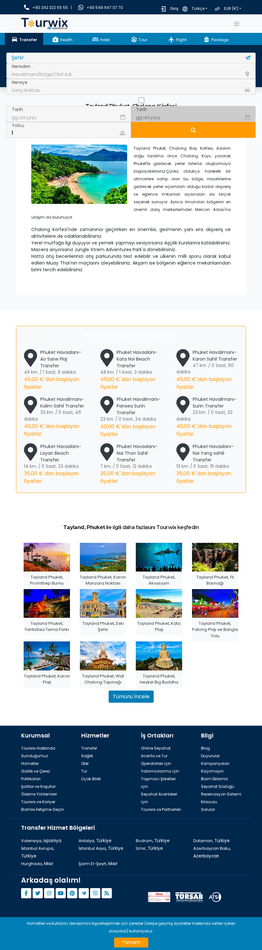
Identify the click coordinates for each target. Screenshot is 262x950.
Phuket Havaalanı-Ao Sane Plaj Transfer (52, 370)
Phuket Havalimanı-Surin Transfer (206, 417)
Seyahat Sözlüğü (217, 786)
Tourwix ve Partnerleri (161, 809)
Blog (205, 748)
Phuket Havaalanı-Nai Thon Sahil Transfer (129, 464)
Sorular (208, 809)
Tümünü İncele (131, 696)
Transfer (89, 748)
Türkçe (198, 8)
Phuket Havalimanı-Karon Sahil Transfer (206, 370)
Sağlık (87, 756)
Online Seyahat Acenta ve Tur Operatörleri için (156, 755)
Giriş (174, 8)
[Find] (193, 130)
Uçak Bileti (91, 779)
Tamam (131, 942)
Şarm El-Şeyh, (98, 864)
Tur (84, 771)
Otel (85, 763)
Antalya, (95, 841)
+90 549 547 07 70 (105, 7)
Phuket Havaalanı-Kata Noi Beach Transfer (129, 370)
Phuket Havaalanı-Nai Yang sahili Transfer (205, 464)
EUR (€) (231, 8)
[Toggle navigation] (236, 24)
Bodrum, (153, 841)
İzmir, (149, 848)
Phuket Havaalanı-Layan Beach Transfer (52, 464)
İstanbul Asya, (101, 848)
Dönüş (162, 100)
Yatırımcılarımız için (160, 771)
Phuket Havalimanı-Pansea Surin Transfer (130, 417)
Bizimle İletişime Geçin (42, 809)
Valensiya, (41, 841)
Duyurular (210, 756)
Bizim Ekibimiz (214, 779)
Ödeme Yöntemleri (39, 794)
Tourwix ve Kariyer (38, 801)
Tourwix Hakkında (38, 748)
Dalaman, (211, 841)
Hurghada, (37, 864)
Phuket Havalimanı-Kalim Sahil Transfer (54, 417)
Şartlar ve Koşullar (38, 786)
